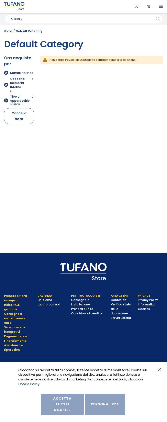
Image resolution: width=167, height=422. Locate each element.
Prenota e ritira (82, 309)
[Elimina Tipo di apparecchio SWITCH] (6, 100)
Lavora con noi (48, 304)
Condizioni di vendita (86, 313)
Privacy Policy (148, 300)
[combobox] (83, 19)
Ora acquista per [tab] (18, 61)
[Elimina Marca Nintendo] (6, 73)
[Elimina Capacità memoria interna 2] (6, 85)
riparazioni (12, 350)
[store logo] (14, 6)
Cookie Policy (29, 384)
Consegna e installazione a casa (15, 318)
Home (8, 31)
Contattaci (119, 300)
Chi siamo (44, 300)
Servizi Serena (121, 318)
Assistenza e (13, 345)
